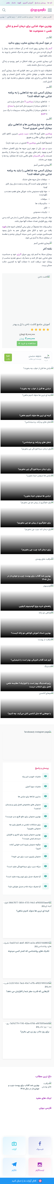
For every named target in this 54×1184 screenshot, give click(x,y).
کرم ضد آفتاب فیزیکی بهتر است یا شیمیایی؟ (31, 660)
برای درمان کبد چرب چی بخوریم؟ (36, 549)
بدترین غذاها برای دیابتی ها (29, 796)
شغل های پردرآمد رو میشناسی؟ (36, 442)
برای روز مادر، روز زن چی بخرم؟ (34, 1032)
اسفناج (11, 106)
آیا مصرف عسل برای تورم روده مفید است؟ (23, 876)
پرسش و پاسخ (40, 2)
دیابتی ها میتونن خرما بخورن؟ (37, 496)
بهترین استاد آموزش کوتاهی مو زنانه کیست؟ (31, 633)
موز (43, 148)
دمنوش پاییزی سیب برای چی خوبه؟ (26, 856)
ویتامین (48, 134)
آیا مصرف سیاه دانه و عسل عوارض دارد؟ (24, 886)
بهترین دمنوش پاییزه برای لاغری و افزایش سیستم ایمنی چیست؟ (24, 836)
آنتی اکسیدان (38, 156)
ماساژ (14, 2)
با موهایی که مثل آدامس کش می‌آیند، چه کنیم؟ (29, 713)
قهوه (19, 2)
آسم (50, 48)
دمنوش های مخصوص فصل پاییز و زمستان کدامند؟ (23, 806)
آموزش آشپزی (28, 2)
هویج (43, 113)
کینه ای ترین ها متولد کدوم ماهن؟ (35, 415)
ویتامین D (28, 101)
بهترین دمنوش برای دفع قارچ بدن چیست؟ (23, 816)
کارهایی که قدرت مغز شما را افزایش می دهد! (27, 991)
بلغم (8, 2)
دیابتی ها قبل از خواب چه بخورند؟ (35, 388)
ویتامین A (31, 143)
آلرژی (19, 254)
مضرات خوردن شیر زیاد (31, 776)
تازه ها (49, 2)
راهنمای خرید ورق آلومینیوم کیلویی (35, 606)
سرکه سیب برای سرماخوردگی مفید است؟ (24, 866)
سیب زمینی (23, 134)
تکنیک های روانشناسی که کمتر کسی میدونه (28, 951)
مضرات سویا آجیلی (33, 786)
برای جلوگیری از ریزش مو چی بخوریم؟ (34, 523)
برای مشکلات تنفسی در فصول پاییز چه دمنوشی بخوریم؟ (25, 826)
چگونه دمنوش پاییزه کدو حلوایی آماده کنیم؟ (25, 846)
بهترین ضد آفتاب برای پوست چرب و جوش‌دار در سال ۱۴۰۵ (23, 1087)
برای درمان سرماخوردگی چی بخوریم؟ (34, 469)
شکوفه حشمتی (35, 356)
